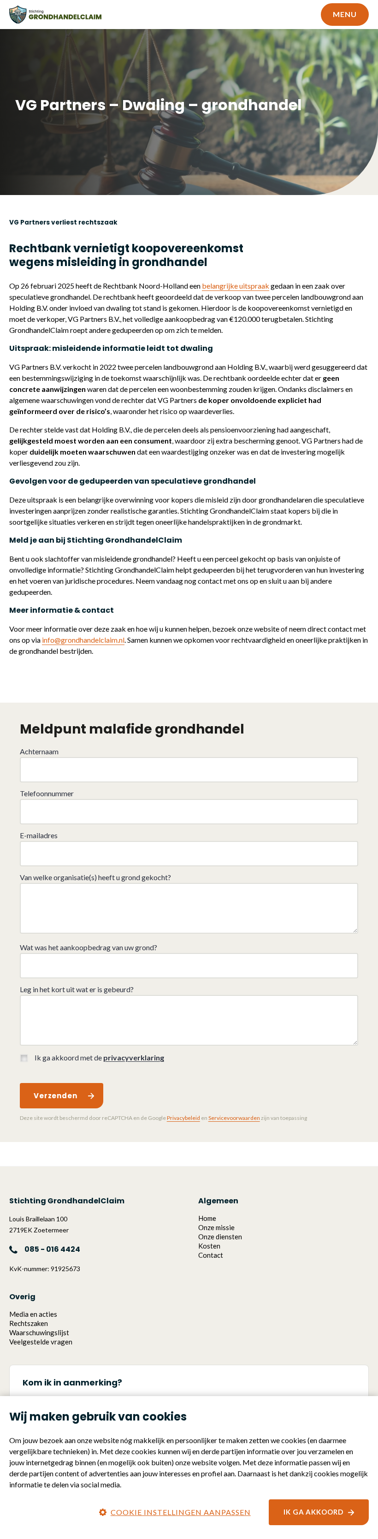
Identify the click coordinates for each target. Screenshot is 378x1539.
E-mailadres (39, 835)
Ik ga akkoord (313, 1512)
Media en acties (33, 1314)
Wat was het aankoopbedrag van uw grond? (88, 947)
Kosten (209, 1246)
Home (207, 1218)
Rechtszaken (28, 1323)
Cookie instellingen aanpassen (181, 1512)
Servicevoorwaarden (234, 1117)
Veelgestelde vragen (40, 1342)
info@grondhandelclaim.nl (83, 639)
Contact (210, 1255)
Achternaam (39, 751)
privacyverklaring (133, 1057)
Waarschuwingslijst (39, 1332)
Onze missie (216, 1227)
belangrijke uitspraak (235, 285)
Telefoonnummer (47, 793)
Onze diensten (220, 1236)
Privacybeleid (183, 1117)
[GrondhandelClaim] (55, 15)
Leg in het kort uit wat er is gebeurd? (77, 989)
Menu (345, 14)
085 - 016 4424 (52, 1249)
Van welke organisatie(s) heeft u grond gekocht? (95, 877)
